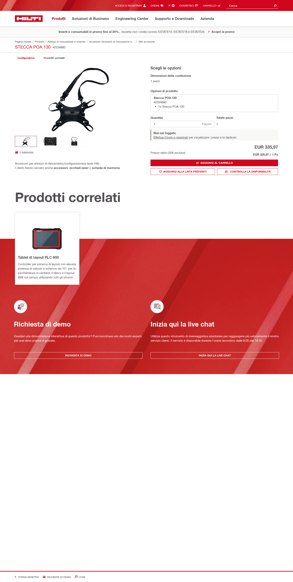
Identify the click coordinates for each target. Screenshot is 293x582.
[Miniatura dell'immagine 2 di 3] (50, 141)
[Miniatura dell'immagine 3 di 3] (74, 141)
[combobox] (252, 5)
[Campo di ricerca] (275, 5)
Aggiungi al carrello (216, 162)
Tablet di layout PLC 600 (38, 257)
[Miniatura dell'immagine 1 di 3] (26, 141)
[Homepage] (29, 18)
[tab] (26, 58)
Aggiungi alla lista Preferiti (184, 171)
